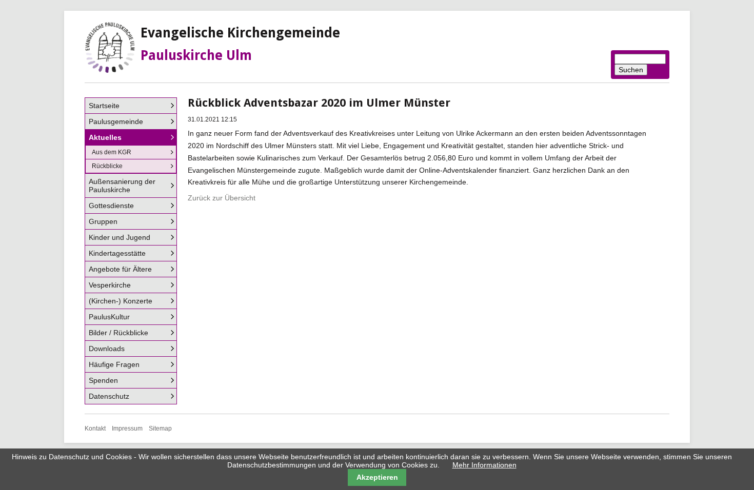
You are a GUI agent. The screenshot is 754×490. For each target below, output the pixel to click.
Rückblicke (107, 166)
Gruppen (103, 221)
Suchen (631, 70)
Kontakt (95, 428)
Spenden (103, 380)
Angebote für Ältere (120, 269)
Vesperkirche (110, 285)
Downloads (107, 348)
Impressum (127, 428)
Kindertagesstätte (117, 253)
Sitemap (160, 428)
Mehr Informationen (484, 465)
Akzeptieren (377, 477)
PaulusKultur (109, 317)
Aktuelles (105, 137)
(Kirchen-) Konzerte (120, 301)
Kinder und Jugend (119, 237)
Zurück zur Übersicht (221, 198)
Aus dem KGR (111, 152)
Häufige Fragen (114, 364)
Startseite (104, 105)
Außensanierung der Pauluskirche (122, 185)
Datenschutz (109, 396)
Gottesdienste (111, 205)
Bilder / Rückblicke (118, 333)
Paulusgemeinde (116, 121)
